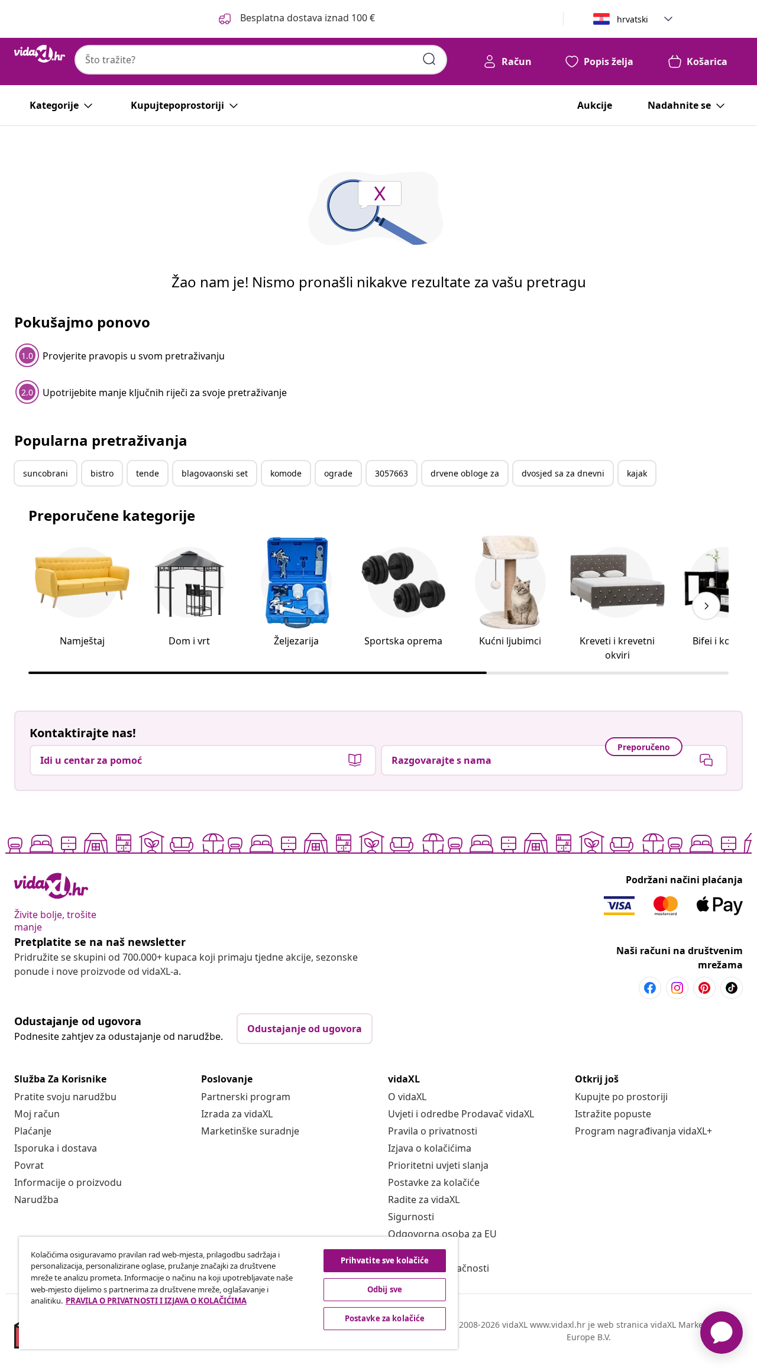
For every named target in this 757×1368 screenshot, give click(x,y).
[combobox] (261, 59)
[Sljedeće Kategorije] (706, 606)
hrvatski (632, 19)
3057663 (391, 473)
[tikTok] (731, 988)
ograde (338, 473)
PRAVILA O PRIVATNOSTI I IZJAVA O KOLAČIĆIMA (156, 1300)
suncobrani (45, 473)
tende (147, 473)
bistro (102, 473)
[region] (238, 1293)
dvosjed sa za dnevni (563, 473)
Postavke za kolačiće (434, 1182)
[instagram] (677, 988)
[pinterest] (704, 988)
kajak (637, 473)
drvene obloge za (465, 473)
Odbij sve (384, 1289)
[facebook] (650, 988)
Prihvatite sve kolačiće (385, 1260)
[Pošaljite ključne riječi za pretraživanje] (429, 59)
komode (286, 473)
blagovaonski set (215, 473)
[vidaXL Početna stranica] (39, 54)
